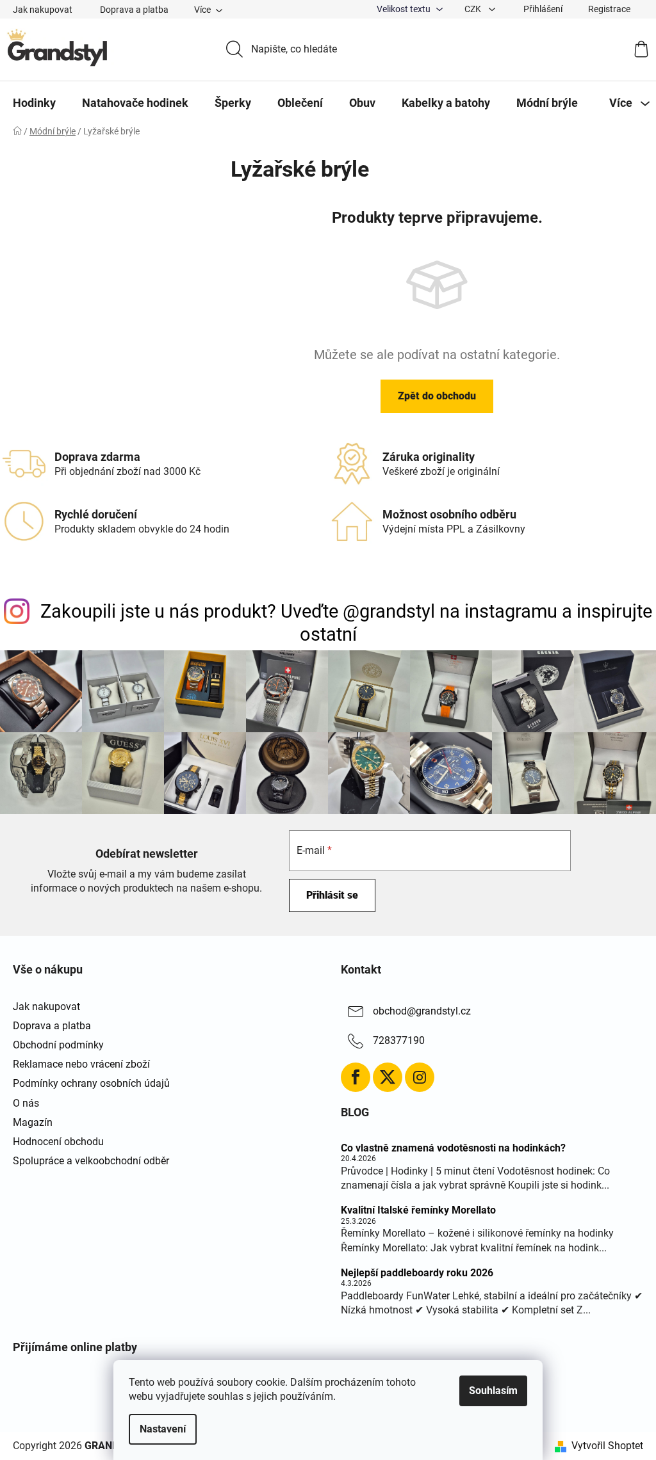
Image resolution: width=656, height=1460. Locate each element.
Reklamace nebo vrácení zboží (81, 1064)
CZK (473, 9)
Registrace (609, 9)
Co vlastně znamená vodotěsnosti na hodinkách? (453, 1148)
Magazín (33, 1122)
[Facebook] (355, 1077)
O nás (26, 1103)
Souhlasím (493, 1390)
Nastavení (163, 1429)
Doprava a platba (134, 9)
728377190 (399, 1040)
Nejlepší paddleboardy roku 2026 (417, 1273)
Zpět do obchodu (437, 396)
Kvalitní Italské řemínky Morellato (418, 1210)
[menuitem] (34, 103)
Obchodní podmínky (58, 1045)
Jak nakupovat (42, 9)
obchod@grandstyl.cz (422, 1011)
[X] (387, 1077)
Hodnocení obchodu (58, 1141)
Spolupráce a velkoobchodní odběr (91, 1161)
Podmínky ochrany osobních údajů (91, 1083)
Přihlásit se (332, 895)
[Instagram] (419, 1077)
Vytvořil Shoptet (607, 1446)
